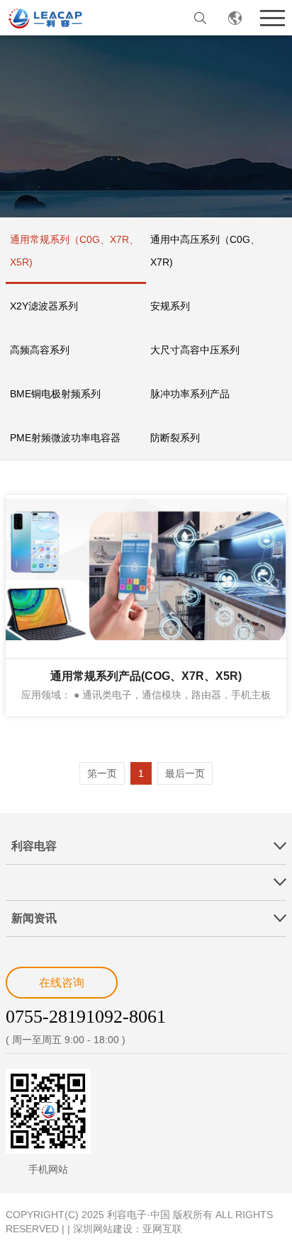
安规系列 (170, 306)
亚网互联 (162, 1228)
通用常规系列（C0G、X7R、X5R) (74, 251)
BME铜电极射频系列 (55, 393)
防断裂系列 (175, 437)
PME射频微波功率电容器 (65, 437)
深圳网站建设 (103, 1228)
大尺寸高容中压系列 (195, 350)
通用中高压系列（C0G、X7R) (205, 251)
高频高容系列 (39, 350)
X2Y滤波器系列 (44, 306)
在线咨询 (61, 983)
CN (235, 17)
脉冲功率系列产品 (190, 393)
